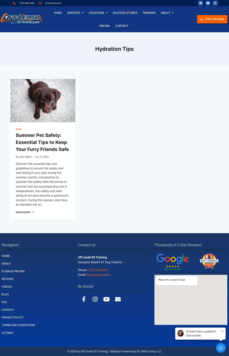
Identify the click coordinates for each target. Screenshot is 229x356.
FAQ (4, 302)
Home (58, 12)
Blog (19, 129)
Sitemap (8, 332)
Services (73, 12)
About (165, 12)
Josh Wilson (25, 156)
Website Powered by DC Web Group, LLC (136, 351)
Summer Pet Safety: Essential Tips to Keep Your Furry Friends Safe (42, 142)
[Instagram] (215, 3)
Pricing (104, 25)
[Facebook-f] (83, 299)
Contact (121, 25)
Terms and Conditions (18, 325)
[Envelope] (118, 299)
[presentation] (42, 100)
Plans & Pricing (13, 271)
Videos (7, 286)
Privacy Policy (12, 317)
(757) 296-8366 (98, 270)
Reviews (8, 279)
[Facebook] (200, 3)
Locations (96, 12)
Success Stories (125, 12)
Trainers (149, 12)
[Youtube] (207, 3)
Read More (25, 212)
